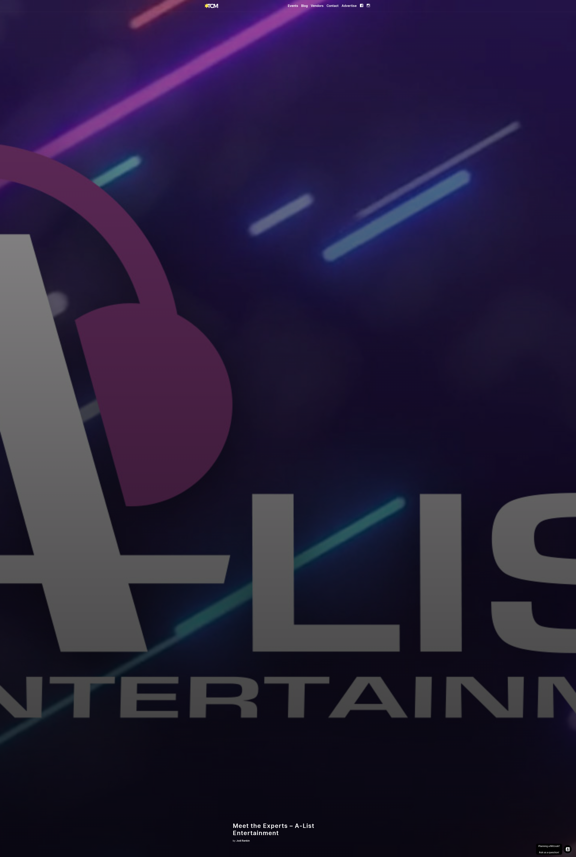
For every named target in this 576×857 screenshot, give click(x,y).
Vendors (317, 6)
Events (293, 6)
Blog (304, 6)
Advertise (349, 6)
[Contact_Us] (568, 849)
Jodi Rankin (243, 840)
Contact (333, 6)
